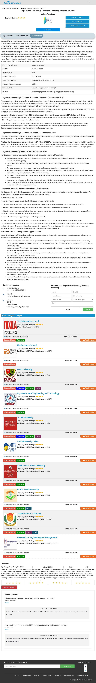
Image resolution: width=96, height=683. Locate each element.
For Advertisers (26, 675)
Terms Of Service (68, 675)
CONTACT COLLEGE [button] (77, 17)
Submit (88, 309)
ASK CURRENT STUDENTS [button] (77, 26)
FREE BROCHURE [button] (77, 21)
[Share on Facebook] (85, 667)
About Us (16, 675)
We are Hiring (47, 675)
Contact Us (57, 675)
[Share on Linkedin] (85, 670)
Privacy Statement (82, 675)
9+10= (68, 310)
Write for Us (37, 675)
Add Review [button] (47, 30)
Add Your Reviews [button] (9, 587)
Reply (7, 603)
